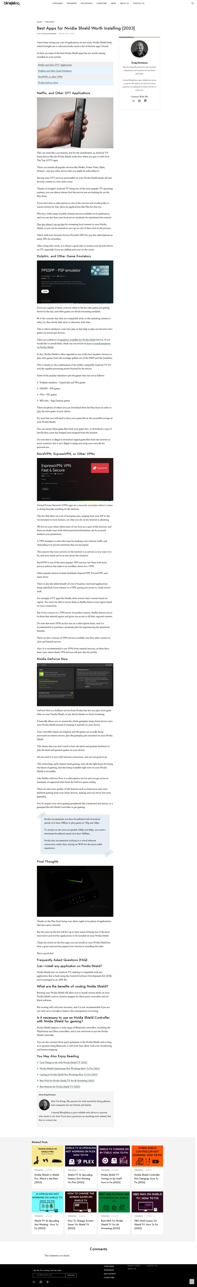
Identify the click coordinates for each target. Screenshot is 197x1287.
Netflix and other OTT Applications (55, 64)
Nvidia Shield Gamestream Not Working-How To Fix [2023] (70, 1068)
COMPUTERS (102, 3)
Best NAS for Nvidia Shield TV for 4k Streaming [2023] (67, 1080)
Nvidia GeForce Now (48, 82)
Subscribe (71, 1275)
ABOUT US (124, 3)
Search (192, 3)
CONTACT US (138, 3)
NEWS (113, 3)
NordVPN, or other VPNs (50, 76)
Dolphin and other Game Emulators (55, 70)
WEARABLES (72, 3)
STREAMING (58, 3)
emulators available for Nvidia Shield (78, 339)
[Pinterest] (48, 1282)
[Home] (12, 3)
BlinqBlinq (67, 1285)
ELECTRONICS (86, 3)
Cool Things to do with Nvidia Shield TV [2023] (63, 1062)
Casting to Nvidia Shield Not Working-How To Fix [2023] (69, 1074)
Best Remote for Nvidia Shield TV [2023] (60, 1086)
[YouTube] (34, 1282)
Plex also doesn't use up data (51, 224)
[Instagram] (41, 1282)
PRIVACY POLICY (134, 1266)
